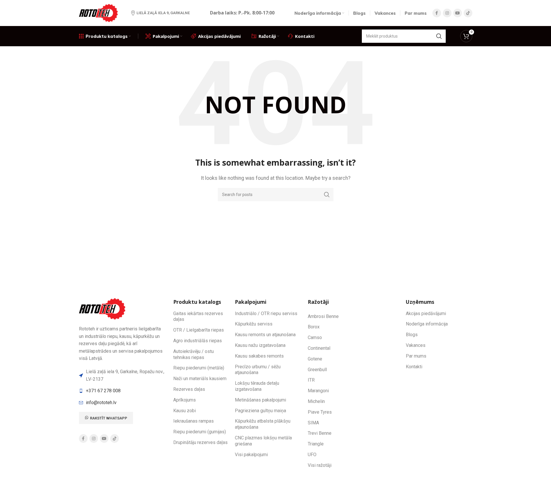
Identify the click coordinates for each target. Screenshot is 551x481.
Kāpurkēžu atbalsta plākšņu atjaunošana (262, 424)
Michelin (316, 401)
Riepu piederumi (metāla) (198, 368)
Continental (319, 348)
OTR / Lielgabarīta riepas (198, 330)
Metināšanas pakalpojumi (260, 400)
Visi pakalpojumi (251, 454)
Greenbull (317, 369)
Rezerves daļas (189, 389)
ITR (311, 380)
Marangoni (318, 390)
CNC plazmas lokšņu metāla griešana (263, 441)
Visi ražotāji (319, 465)
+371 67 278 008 (103, 390)
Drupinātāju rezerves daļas (200, 442)
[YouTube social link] (457, 13)
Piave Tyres (320, 412)
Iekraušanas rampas (193, 421)
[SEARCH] (439, 36)
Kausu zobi (184, 410)
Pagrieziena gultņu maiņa (260, 410)
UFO (312, 454)
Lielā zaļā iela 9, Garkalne (163, 13)
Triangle (316, 444)
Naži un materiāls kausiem (199, 378)
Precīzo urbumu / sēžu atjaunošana (258, 369)
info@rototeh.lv (101, 402)
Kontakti (414, 366)
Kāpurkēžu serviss (253, 324)
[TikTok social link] (468, 13)
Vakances (415, 345)
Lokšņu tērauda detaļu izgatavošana (257, 386)
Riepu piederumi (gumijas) (199, 431)
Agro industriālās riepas (197, 340)
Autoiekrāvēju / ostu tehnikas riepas (193, 354)
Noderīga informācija (427, 324)
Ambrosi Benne (323, 316)
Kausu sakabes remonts (259, 356)
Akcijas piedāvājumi (426, 313)
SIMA (313, 423)
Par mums (416, 356)
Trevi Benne (319, 433)
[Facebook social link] (436, 13)
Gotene (315, 359)
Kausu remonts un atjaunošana (265, 334)
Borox (314, 327)
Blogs (412, 334)
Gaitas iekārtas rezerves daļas (198, 316)
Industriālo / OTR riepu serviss (266, 313)
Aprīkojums (184, 400)
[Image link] (103, 308)
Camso (315, 337)
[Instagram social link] (447, 13)
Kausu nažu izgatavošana (260, 345)
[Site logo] (99, 12)
